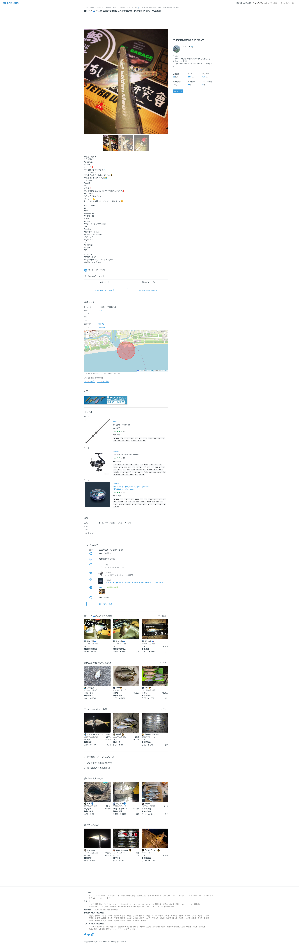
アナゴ (122, 472)
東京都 (166, 916)
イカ (131, 464)
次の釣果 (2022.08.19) (148, 290)
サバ (119, 440)
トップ (91, 896)
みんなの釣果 (258, 3)
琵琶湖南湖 (121, 927)
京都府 (129, 918)
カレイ (155, 469)
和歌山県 (155, 918)
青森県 (97, 916)
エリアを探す (111, 896)
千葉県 (160, 916)
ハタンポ (141, 474)
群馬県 (148, 916)
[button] (87, 332)
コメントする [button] (149, 282)
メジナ (133, 469)
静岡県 (101, 324)
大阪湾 (142, 927)
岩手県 (103, 916)
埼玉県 (154, 916)
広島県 (181, 918)
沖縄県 (143, 921)
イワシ (140, 440)
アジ (100, 310)
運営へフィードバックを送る (99, 898)
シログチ (133, 440)
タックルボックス (287, 3)
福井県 (200, 916)
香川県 (200, 918)
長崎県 (110, 921)
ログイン (209, 896)
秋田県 (116, 916)
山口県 (187, 918)
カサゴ (150, 438)
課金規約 (113, 907)
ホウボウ (116, 472)
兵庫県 (141, 918)
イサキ (134, 472)
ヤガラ (146, 472)
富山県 (187, 916)
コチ (129, 467)
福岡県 (97, 921)
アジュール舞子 (123, 929)
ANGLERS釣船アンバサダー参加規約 (131, 907)
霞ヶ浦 (129, 927)
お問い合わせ (169, 907)
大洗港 (194, 927)
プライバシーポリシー (111, 904)
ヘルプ (91, 904)
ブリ (121, 438)
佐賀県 (103, 921)
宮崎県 (129, 921)
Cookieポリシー (127, 904)
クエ (164, 472)
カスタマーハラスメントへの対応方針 (148, 904)
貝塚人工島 (93, 929)
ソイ (148, 467)
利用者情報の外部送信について (174, 904)
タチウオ (139, 467)
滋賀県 (122, 918)
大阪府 (135, 918)
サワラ (146, 464)
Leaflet (141, 371)
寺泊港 (188, 927)
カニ (136, 474)
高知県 (91, 921)
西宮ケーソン (111, 929)
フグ (127, 474)
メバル (126, 438)
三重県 (116, 918)
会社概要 (106, 910)
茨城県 (135, 916)
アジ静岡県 (89, 381)
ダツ (128, 469)
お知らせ (98, 910)
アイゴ (131, 474)
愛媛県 (206, 918)
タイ (136, 438)
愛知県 (110, 918)
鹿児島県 (136, 921)
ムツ (144, 440)
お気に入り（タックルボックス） (175, 896)
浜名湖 (135, 927)
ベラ (123, 474)
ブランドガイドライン (154, 907)
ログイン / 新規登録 (243, 3)
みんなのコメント (96, 276)
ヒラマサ (140, 472)
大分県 (122, 921)
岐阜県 (97, 918)
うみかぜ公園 (100, 927)
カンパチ (149, 469)
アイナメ (161, 467)
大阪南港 (101, 929)
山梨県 (206, 916)
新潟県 (181, 916)
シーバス (116, 438)
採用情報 (114, 910)
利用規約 (98, 904)
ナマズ (131, 438)
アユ (144, 469)
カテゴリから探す (270, 3)
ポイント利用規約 (194, 904)
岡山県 (174, 918)
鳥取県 (162, 918)
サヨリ (155, 504)
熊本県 (116, 921)
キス (159, 438)
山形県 (122, 916)
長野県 (91, 918)
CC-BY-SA (165, 371)
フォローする (178, 91)
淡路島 (148, 927)
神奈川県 (174, 916)
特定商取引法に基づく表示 (98, 907)
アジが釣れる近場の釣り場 (99, 762)
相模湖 (91, 927)
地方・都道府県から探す (126, 896)
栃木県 (141, 916)
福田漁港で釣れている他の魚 (100, 757)
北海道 (91, 916)
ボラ (157, 501)
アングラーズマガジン (197, 896)
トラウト (136, 464)
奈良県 (148, 918)
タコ (123, 440)
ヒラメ (145, 438)
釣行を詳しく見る (105, 604)
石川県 (193, 916)
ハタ (115, 440)
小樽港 (132, 929)
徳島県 (193, 918)
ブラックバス (117, 464)
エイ (154, 472)
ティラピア (117, 474)
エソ (124, 469)
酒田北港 (202, 927)
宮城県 (110, 916)
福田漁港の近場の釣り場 (98, 768)
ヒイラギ (128, 472)
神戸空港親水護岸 (158, 927)
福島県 (129, 916)
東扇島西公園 (111, 927)
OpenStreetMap (149, 371)
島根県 (168, 918)
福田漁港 (101, 327)
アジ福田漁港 (103, 381)
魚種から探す (142, 896)
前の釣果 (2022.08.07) (104, 290)
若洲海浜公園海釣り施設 (176, 927)
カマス (128, 440)
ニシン (159, 472)
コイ (155, 438)
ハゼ (163, 438)
